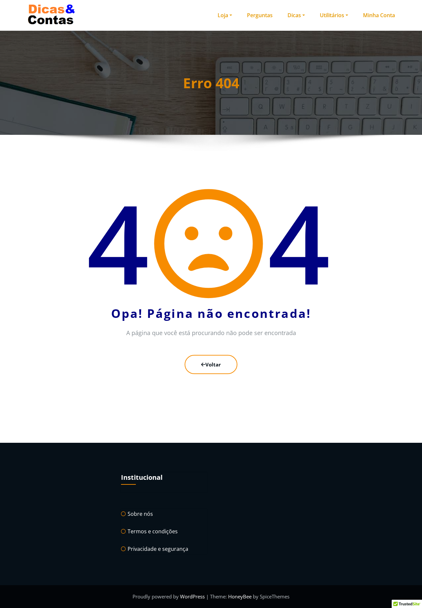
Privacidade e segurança (158, 548)
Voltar (213, 364)
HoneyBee (240, 596)
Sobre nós (140, 513)
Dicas (294, 15)
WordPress (193, 596)
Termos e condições (153, 531)
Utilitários (332, 15)
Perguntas (260, 15)
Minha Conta (379, 15)
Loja (223, 15)
